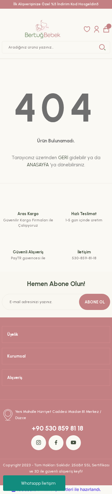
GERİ (63, 157)
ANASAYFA (38, 165)
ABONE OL (95, 302)
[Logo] (42, 29)
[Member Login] (96, 29)
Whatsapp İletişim (38, 483)
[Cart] (106, 29)
